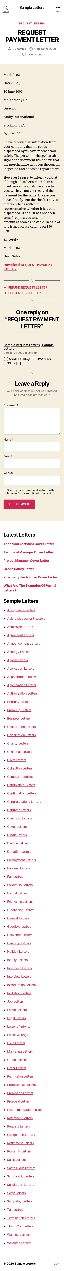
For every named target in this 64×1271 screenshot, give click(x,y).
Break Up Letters (19, 710)
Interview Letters (19, 976)
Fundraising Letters (20, 910)
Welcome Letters (19, 1243)
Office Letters (17, 1060)
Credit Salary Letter (19, 569)
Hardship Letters (19, 943)
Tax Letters (15, 1209)
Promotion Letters (20, 1093)
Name (8, 439)
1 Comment (34, 54)
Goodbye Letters (19, 926)
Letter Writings (17, 1035)
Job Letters (15, 1001)
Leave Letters (17, 1010)
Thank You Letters (20, 1226)
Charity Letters (17, 743)
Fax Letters (15, 876)
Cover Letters (17, 826)
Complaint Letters (20, 777)
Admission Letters (20, 627)
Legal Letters (16, 1018)
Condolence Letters (21, 785)
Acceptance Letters (21, 610)
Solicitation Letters (20, 1185)
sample (21, 48)
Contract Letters (19, 810)
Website (9, 473)
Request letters (32, 23)
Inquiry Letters (17, 960)
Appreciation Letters (21, 685)
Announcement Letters (23, 643)
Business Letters (19, 718)
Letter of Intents (18, 1026)
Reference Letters (20, 1118)
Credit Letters (17, 835)
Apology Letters (18, 652)
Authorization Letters (22, 693)
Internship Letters (19, 968)
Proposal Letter (18, 1101)
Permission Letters (20, 1076)
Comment (11, 405)
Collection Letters (20, 768)
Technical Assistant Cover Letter (29, 544)
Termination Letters (21, 1218)
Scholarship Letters (20, 1176)
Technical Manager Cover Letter (29, 552)
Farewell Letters (18, 868)
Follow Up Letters (20, 885)
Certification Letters (21, 735)
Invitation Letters (19, 993)
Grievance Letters (19, 935)
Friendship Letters (20, 901)
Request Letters (18, 1126)
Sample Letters (32, 7)
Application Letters (20, 668)
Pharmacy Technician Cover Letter (30, 577)
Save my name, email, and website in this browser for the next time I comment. (31, 492)
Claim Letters (16, 760)
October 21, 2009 (45, 48)
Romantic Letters (19, 1151)
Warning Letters (18, 1234)
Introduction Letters (21, 985)
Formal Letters (17, 893)
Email (8, 456)
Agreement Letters (20, 635)
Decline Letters (18, 843)
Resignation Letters (21, 1135)
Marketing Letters (20, 1051)
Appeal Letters (17, 660)
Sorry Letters (16, 1193)
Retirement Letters (20, 1143)
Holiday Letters (18, 951)
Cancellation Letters (21, 727)
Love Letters (16, 1043)
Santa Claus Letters (21, 1168)
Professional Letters (21, 1085)
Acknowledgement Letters (26, 618)
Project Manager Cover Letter (26, 560)
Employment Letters (21, 860)
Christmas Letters (19, 752)
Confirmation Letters (22, 793)
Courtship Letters (19, 818)
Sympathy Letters (20, 1201)
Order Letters (16, 1068)
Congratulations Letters (24, 802)
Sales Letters (16, 1160)
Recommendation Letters (25, 1110)
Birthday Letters (18, 702)
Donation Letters (19, 851)
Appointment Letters (22, 677)
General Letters (18, 918)
